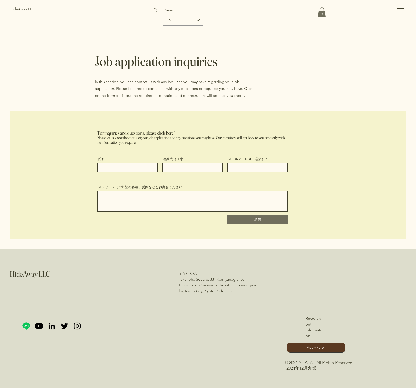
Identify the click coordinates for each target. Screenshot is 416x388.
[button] (322, 12)
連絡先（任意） (175, 159)
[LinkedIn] (51, 326)
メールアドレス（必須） (246, 159)
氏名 (101, 159)
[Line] (26, 326)
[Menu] (400, 9)
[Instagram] (77, 326)
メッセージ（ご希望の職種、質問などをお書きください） (142, 187)
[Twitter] (64, 326)
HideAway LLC (30, 274)
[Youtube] (39, 326)
